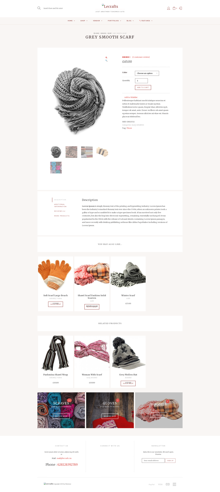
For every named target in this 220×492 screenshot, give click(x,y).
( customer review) (141, 57)
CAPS (92, 301)
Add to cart (143, 87)
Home (70, 21)
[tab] (65, 200)
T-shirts (59, 298)
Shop (82, 21)
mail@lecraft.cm (64, 458)
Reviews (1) (59, 211)
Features (145, 21)
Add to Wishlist (131, 97)
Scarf (110, 33)
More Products (62, 216)
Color (124, 72)
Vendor (96, 21)
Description (60, 200)
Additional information (60, 205)
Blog (129, 21)
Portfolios (113, 21)
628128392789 (67, 465)
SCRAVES (103, 33)
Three (129, 128)
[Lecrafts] (110, 6)
